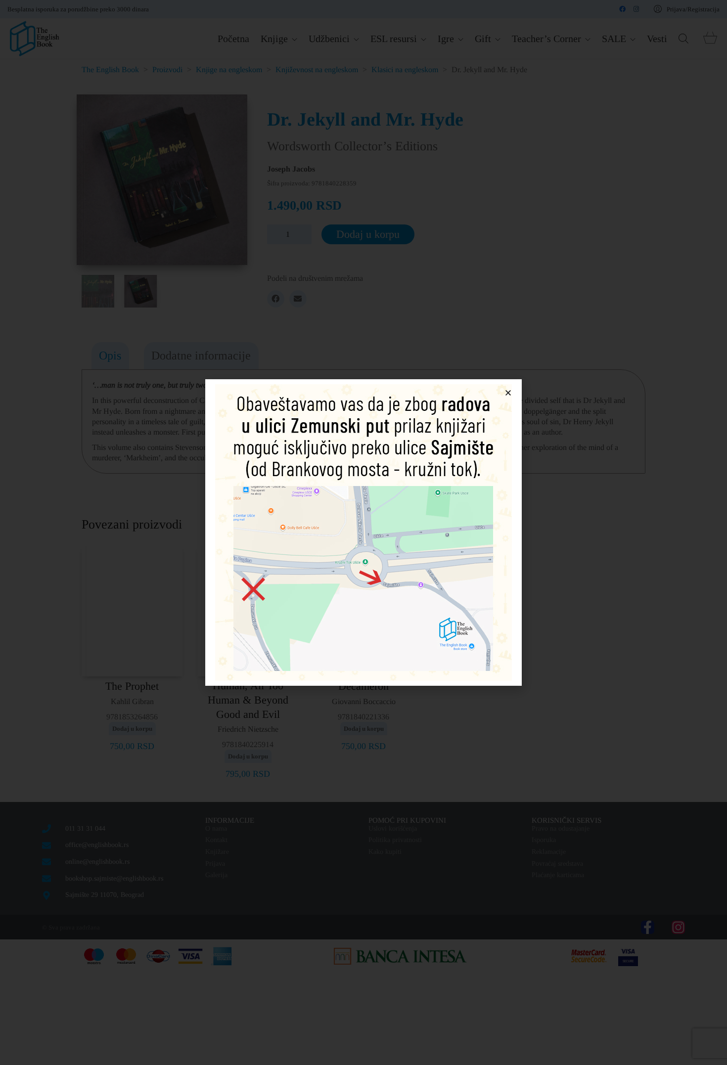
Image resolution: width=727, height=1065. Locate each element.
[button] (508, 393)
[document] (363, 532)
